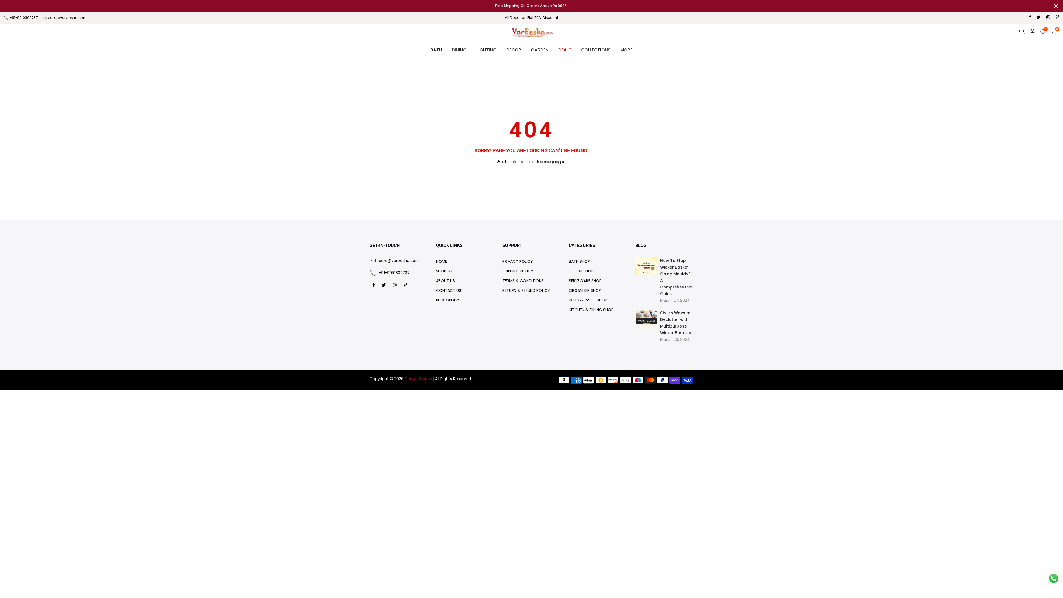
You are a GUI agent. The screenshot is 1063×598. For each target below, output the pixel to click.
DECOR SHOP (581, 271)
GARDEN (540, 50)
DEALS (564, 50)
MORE (626, 50)
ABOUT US (445, 280)
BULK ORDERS (448, 300)
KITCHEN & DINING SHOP (591, 310)
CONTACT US (448, 290)
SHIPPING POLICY (517, 271)
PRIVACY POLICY (517, 261)
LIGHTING (486, 50)
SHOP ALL (444, 271)
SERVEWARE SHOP (585, 280)
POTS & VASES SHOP (588, 300)
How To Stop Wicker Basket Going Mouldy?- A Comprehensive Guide (676, 277)
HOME (441, 261)
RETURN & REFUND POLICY (526, 290)
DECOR (513, 50)
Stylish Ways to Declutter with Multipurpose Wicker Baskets (675, 323)
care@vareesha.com (67, 17)
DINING (459, 50)
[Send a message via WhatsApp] (1053, 578)
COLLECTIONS (596, 50)
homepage (551, 161)
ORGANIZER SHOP (585, 290)
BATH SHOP (579, 261)
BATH (436, 50)
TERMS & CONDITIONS (523, 280)
